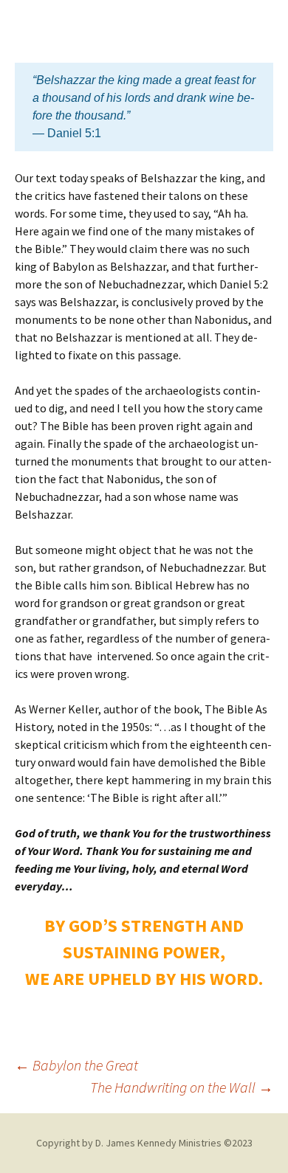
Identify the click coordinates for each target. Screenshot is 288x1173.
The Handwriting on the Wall (181, 1087)
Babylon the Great (76, 1065)
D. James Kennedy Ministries (158, 1142)
